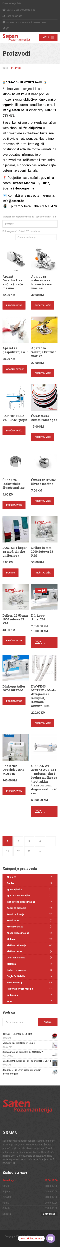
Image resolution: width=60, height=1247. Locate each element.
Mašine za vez (14, 951)
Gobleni (11, 883)
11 (7, 851)
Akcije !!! (11, 877)
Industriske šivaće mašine (21, 901)
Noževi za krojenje (17, 970)
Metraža (11, 964)
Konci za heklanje (16, 908)
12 (18, 851)
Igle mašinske (14, 889)
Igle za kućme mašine (18, 895)
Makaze (11, 939)
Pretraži (48, 1022)
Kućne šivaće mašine (18, 933)
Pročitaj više (14, 305)
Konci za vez (13, 920)
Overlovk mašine (16, 957)
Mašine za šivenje (16, 945)
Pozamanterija (15, 982)
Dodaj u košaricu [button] (40, 642)
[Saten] (16, 37)
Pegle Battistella (16, 976)
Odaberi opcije (15, 369)
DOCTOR (10, 572)
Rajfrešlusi (12, 995)
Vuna (9, 1001)
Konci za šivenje (15, 914)
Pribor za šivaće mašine (20, 988)
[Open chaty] (50, 1238)
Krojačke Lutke (15, 926)
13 (29, 851)
